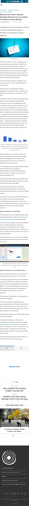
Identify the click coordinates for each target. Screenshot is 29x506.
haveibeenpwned (5, 324)
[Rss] (21, 493)
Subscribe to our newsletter (10, 480)
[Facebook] (4, 493)
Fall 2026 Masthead (7, 468)
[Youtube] (14, 493)
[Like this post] (12, 382)
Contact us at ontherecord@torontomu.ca (13, 484)
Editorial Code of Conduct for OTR (11, 472)
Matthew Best (5, 22)
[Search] (27, 5)
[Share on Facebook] (3, 249)
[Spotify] (25, 493)
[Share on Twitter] (3, 253)
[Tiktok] (18, 493)
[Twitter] (7, 493)
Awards (4, 476)
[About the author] (7, 348)
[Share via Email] (3, 257)
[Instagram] (11, 493)
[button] (1, 422)
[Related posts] (21, 348)
